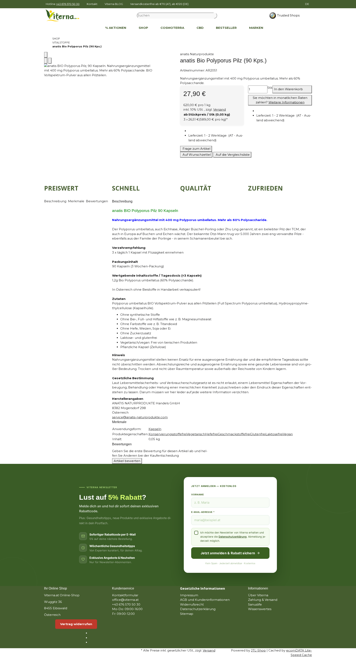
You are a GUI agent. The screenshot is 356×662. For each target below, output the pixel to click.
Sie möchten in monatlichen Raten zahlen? (280, 100)
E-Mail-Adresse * (203, 512)
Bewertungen (97, 201)
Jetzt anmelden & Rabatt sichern (228, 553)
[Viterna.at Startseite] (65, 15)
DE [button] (307, 4)
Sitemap (186, 614)
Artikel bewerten (127, 461)
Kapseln (155, 429)
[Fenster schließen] (45, 55)
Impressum (189, 595)
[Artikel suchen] (215, 16)
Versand (219, 109)
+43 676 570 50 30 (68, 4)
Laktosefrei (274, 434)
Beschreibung (55, 201)
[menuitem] (93, 28)
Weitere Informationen (286, 102)
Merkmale (76, 201)
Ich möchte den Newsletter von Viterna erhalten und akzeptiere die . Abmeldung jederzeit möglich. (233, 536)
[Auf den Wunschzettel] (50, 61)
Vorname (197, 494)
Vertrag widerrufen (76, 624)
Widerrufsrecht (192, 604)
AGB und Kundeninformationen (205, 600)
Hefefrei (211, 434)
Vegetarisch (196, 434)
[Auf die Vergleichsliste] (45, 61)
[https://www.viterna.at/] (93, 28)
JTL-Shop (258, 650)
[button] (216, 138)
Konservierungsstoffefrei (168, 434)
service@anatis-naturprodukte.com (140, 417)
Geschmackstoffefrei (234, 434)
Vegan (288, 434)
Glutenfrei (258, 434)
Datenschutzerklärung (233, 536)
